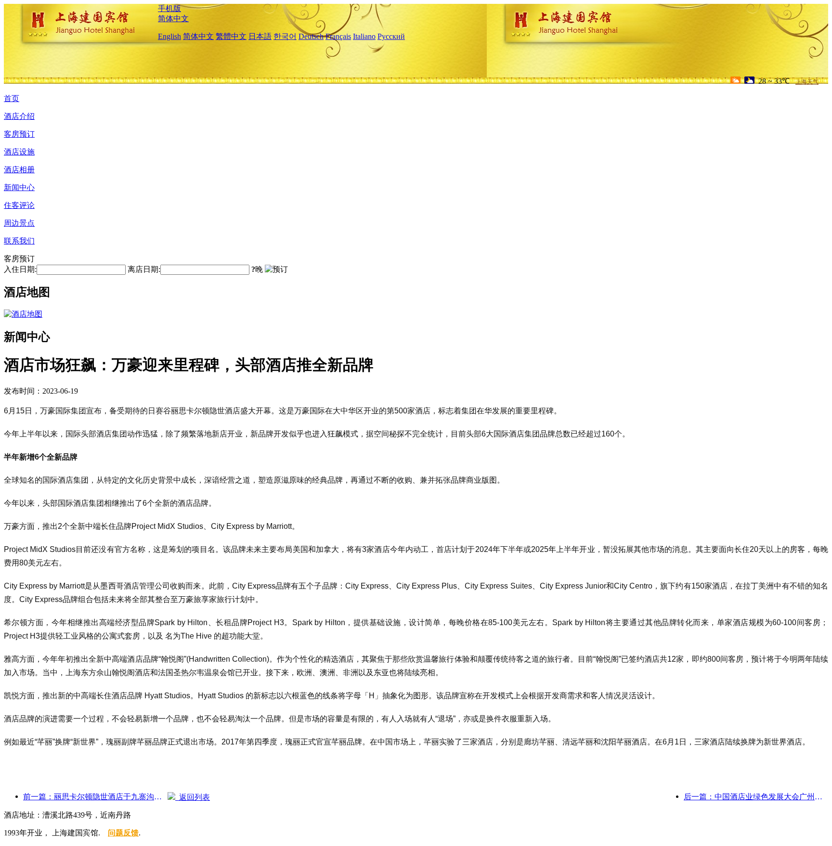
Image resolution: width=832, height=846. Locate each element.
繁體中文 (231, 36)
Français (338, 36)
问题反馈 (123, 833)
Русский (391, 36)
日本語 (260, 36)
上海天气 (807, 81)
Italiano (364, 36)
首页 (11, 98)
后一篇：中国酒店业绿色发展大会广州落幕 (756, 797)
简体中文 (173, 18)
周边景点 (19, 223)
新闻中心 (19, 187)
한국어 (285, 36)
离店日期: (144, 269)
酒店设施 (19, 152)
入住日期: (20, 269)
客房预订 (19, 134)
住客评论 (19, 205)
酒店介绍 (19, 116)
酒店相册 (19, 170)
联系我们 (19, 241)
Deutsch (311, 36)
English (169, 36)
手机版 (169, 8)
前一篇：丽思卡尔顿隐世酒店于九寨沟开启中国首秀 (95, 797)
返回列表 (192, 797)
